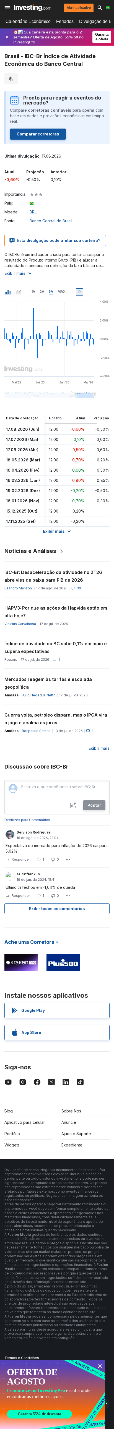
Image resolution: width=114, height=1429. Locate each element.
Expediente (71, 1145)
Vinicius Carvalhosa (20, 624)
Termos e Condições (21, 1358)
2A (42, 291)
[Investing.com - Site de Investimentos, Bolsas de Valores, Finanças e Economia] (32, 7)
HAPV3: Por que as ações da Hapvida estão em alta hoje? (55, 611)
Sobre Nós (71, 1111)
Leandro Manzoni (18, 588)
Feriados (65, 21)
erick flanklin (28, 874)
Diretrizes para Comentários (27, 820)
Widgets (12, 1145)
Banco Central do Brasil (51, 220)
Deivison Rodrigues (34, 832)
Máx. (62, 291)
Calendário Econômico (28, 21)
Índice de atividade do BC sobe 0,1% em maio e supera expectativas (55, 647)
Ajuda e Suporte (76, 1133)
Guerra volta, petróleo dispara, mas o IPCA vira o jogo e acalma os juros (55, 718)
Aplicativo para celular (24, 1122)
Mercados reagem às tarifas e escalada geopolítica (48, 683)
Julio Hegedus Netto (39, 695)
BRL (33, 212)
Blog (8, 1111)
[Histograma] (8, 292)
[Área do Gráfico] (18, 292)
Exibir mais (14, 273)
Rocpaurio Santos (36, 731)
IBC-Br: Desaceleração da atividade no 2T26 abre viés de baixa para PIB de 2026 (53, 576)
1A (33, 291)
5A (51, 291)
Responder (21, 859)
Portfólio (12, 1133)
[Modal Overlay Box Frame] (52, 1394)
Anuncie (68, 1122)
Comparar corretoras (38, 134)
